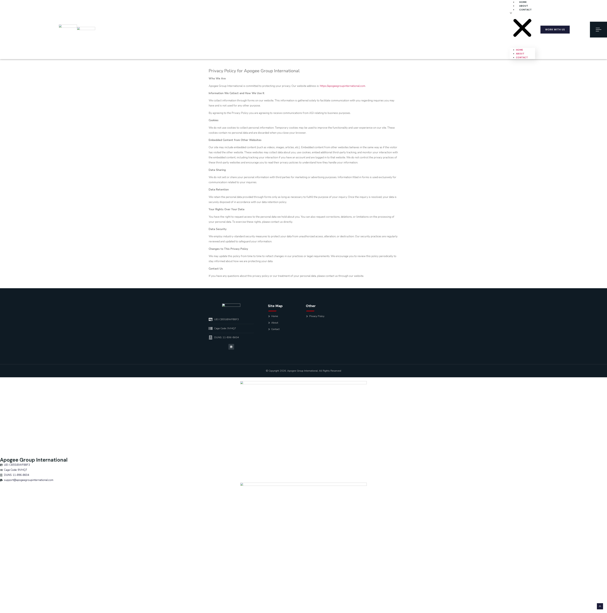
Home (523, 2)
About (523, 5)
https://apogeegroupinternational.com (342, 86)
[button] (522, 26)
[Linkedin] (231, 347)
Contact (525, 9)
